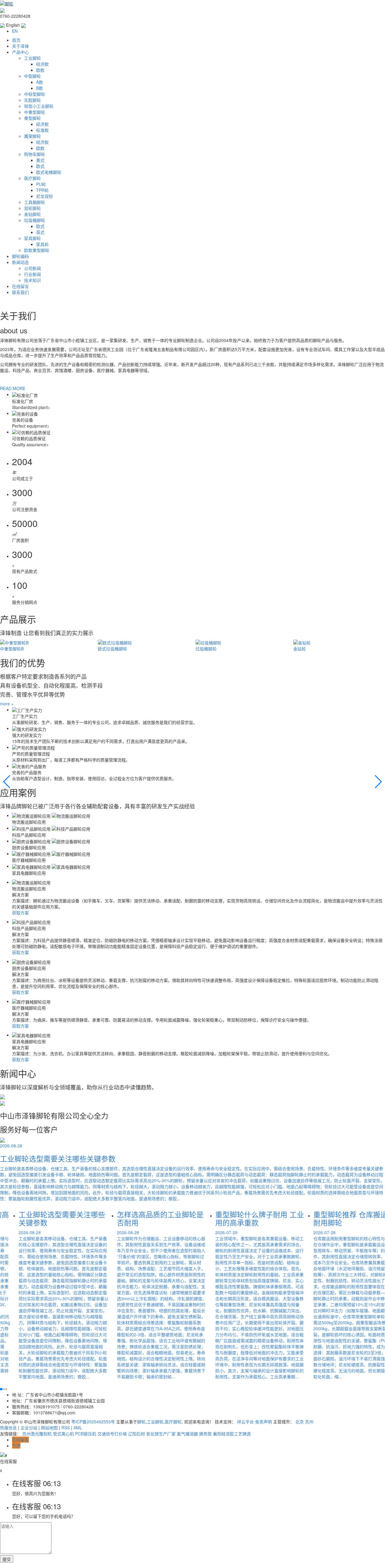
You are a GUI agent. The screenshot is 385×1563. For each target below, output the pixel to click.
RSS (65, 1428)
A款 (39, 82)
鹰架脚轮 (32, 136)
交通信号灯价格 (112, 1434)
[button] (7, 781)
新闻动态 (20, 262)
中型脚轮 (32, 76)
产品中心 (20, 52)
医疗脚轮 (32, 178)
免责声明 (263, 1422)
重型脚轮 (32, 118)
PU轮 (41, 184)
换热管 (205, 1434)
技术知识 (32, 280)
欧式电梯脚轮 (48, 172)
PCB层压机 (85, 1434)
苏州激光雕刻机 (37, 1434)
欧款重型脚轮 (36, 250)
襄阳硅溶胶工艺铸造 (232, 1434)
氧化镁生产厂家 (161, 1434)
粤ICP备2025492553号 (93, 1422)
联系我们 (20, 292)
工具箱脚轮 (34, 202)
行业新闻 (32, 274)
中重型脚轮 (34, 112)
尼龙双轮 (44, 196)
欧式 (40, 166)
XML (77, 1428)
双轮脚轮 (32, 208)
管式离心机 (63, 1434)
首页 (16, 40)
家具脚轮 (32, 238)
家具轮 (42, 244)
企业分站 (28, 1428)
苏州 (309, 1422)
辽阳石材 (136, 1434)
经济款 (42, 64)
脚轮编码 (20, 256)
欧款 (40, 70)
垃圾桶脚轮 (34, 220)
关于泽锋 (20, 46)
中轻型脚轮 (34, 94)
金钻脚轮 (32, 214)
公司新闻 (32, 268)
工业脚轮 (32, 58)
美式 (40, 160)
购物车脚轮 (34, 154)
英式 (40, 232)
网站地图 (49, 1428)
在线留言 (20, 286)
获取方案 (20, 913)
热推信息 (8, 1428)
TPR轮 (42, 190)
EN (15, 31)
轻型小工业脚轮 (39, 106)
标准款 (42, 130)
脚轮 (141, 1422)
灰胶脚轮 (32, 100)
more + (7, 704)
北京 (299, 1422)
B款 (39, 88)
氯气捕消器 (187, 1434)
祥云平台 (245, 1422)
